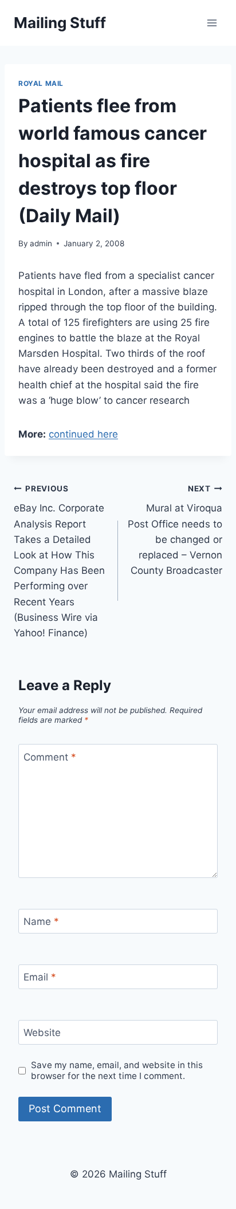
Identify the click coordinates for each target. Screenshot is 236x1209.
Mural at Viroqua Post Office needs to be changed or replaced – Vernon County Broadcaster (175, 530)
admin (41, 243)
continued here (83, 434)
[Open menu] (211, 22)
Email (39, 977)
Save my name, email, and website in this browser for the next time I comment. (117, 1071)
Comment (49, 756)
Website (42, 1032)
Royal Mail (41, 83)
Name (41, 921)
